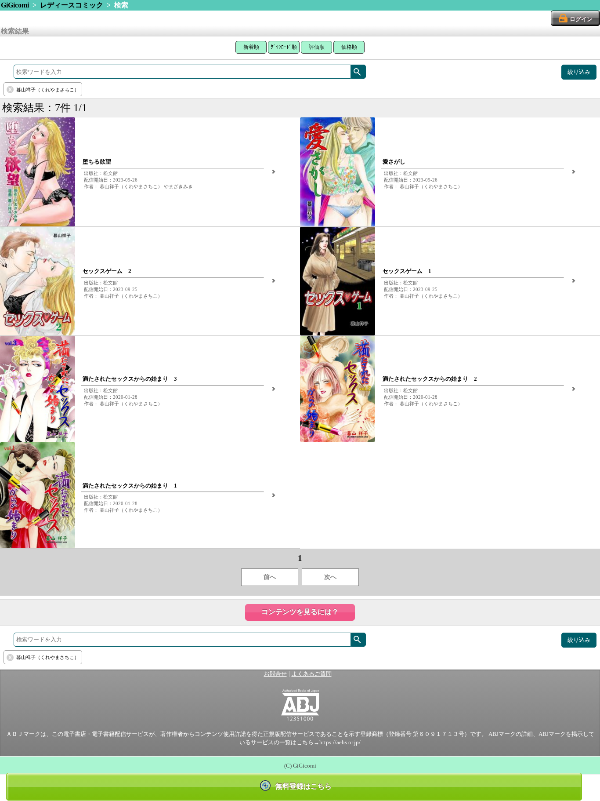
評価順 (317, 47)
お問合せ (275, 674)
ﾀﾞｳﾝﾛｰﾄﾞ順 (284, 47)
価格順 (349, 47)
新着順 (251, 47)
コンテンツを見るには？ (300, 611)
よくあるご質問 (312, 674)
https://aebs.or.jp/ (340, 742)
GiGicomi (15, 5)
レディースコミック (71, 5)
